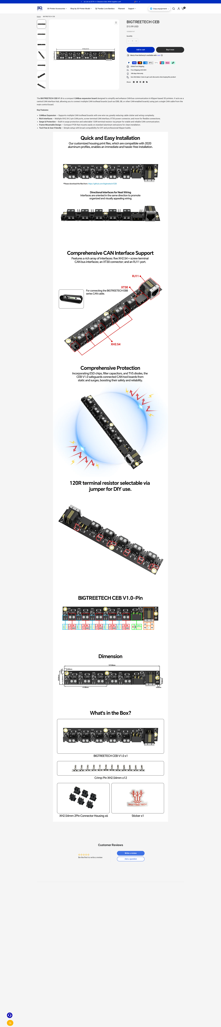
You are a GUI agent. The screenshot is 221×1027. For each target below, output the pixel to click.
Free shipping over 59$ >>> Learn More (110, 2)
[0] (182, 8)
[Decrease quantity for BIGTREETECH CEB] (128, 41)
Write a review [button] (131, 853)
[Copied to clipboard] (146, 82)
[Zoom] (116, 22)
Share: (129, 82)
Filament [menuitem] (121, 9)
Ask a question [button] (131, 859)
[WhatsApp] (143, 82)
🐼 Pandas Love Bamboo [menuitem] (105, 9)
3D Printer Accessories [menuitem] (56, 9)
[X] (137, 82)
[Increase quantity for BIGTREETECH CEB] (136, 41)
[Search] (173, 8)
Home (39, 16)
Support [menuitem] (131, 9)
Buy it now (170, 50)
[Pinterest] (140, 82)
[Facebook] (133, 82)
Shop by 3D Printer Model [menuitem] (80, 9)
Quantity (129, 36)
